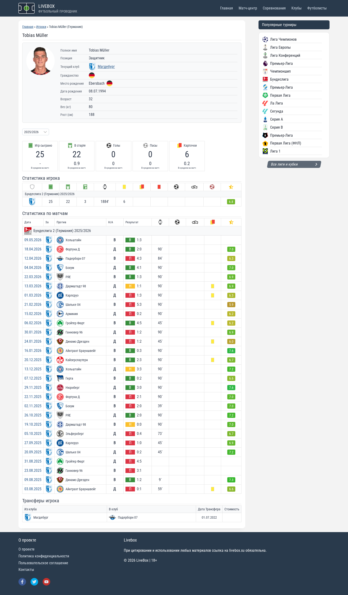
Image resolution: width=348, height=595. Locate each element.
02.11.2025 (32, 406)
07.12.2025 (32, 378)
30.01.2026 (32, 332)
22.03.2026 (32, 277)
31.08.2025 (32, 461)
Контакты (26, 569)
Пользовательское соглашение (43, 563)
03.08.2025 (32, 489)
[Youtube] (46, 582)
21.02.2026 (32, 304)
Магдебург (106, 66)
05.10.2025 (32, 433)
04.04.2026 (32, 267)
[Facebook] (22, 582)
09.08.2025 (32, 479)
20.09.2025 (32, 452)
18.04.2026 (32, 249)
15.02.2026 (32, 313)
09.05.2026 (32, 240)
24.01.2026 (32, 341)
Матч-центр (248, 8)
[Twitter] (34, 582)
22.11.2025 (32, 396)
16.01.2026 (32, 350)
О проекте (26, 549)
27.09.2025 (32, 443)
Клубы (296, 8)
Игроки (41, 27)
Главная (226, 8)
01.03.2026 (32, 295)
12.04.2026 (32, 258)
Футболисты (317, 8)
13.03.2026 (32, 286)
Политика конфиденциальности (43, 556)
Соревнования (274, 8)
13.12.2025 (32, 369)
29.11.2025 (32, 387)
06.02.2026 (32, 323)
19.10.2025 (32, 424)
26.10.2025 (32, 415)
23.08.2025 (32, 470)
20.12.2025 (32, 360)
